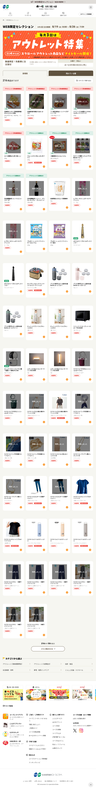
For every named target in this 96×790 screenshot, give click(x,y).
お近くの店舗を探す (79, 718)
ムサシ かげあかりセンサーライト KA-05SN (36, 369)
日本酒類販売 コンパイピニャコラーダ (13, 199)
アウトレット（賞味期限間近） (12, 664)
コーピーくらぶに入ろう (36, 745)
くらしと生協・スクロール (74, 670)
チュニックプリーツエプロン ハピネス (35, 327)
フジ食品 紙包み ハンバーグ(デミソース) (59, 112)
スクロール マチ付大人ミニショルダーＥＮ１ (82, 369)
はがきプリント (57, 722)
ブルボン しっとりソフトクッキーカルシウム (36, 242)
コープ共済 (55, 726)
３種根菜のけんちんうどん (58, 156)
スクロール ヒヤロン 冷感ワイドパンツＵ (13, 582)
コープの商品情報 (34, 732)
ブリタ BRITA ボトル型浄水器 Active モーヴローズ (82, 284)
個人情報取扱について (51, 781)
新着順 (25, 73)
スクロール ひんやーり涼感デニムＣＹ (36, 497)
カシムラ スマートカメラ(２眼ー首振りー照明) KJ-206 (13, 369)
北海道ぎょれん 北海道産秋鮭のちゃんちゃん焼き (13, 112)
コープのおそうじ (58, 741)
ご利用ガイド (33, 728)
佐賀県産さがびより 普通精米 (59, 198)
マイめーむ (28, 15)
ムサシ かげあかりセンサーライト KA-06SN (59, 369)
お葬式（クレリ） (57, 748)
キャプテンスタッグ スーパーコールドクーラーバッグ (36, 284)
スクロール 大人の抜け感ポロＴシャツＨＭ (36, 412)
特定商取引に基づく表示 (66, 781)
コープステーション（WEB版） (38, 759)
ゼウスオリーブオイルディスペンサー (82, 242)
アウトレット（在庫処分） (42, 664)
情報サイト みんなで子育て (37, 749)
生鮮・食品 (69, 664)
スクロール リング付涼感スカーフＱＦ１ (82, 412)
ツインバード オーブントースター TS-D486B (82, 327)
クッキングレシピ (34, 762)
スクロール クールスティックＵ (36, 540)
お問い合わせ (38, 781)
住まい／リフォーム (58, 744)
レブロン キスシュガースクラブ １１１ (82, 199)
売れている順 (71, 73)
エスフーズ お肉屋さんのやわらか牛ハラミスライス (82, 112)
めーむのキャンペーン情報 (37, 735)
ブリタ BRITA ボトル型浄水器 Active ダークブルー (59, 284)
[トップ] (3, 20)
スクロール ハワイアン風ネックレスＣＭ (82, 455)
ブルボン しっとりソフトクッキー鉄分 (59, 242)
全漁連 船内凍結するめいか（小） (35, 112)
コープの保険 (56, 729)
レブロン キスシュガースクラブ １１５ (13, 242)
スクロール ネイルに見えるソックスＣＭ (59, 455)
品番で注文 (63, 15)
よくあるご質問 (27, 781)
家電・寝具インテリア (41, 670)
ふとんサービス (57, 718)
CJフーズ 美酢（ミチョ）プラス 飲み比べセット (82, 156)
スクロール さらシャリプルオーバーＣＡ (82, 497)
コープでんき (56, 733)
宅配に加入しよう (34, 724)
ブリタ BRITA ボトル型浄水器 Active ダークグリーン (13, 327)
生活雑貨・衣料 (8, 670)
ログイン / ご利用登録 (86, 14)
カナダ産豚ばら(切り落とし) (12, 156)
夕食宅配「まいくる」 (58, 737)
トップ (10, 15)
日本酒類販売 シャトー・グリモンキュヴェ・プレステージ (36, 199)
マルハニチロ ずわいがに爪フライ (36, 156)
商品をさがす (46, 15)
